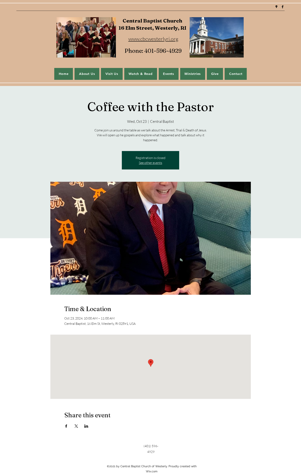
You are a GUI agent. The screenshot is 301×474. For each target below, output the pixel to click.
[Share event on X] (76, 426)
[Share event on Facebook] (66, 426)
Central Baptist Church (152, 21)
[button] (169, 74)
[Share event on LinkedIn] (86, 426)
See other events (150, 163)
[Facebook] (283, 7)
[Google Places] (276, 7)
